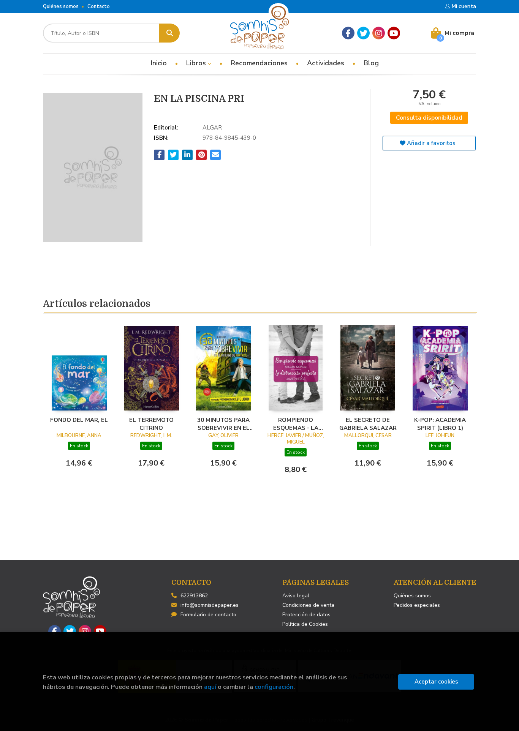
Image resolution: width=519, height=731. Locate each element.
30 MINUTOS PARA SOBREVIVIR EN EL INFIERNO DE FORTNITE (223, 423)
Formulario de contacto (208, 614)
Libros (197, 63)
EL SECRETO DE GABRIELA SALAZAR (368, 423)
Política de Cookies (305, 624)
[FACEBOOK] (348, 33)
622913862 (194, 595)
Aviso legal (295, 595)
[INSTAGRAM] (378, 33)
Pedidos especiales (417, 605)
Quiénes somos (61, 6)
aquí (210, 686)
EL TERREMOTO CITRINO (151, 423)
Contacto (98, 6)
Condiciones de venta (308, 605)
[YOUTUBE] (394, 33)
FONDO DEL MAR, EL (79, 420)
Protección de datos (306, 614)
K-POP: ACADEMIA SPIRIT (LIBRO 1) (440, 423)
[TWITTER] (363, 33)
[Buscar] (169, 33)
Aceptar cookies (436, 681)
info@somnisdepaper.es (209, 605)
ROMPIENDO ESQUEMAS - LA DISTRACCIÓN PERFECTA (295, 423)
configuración (274, 686)
